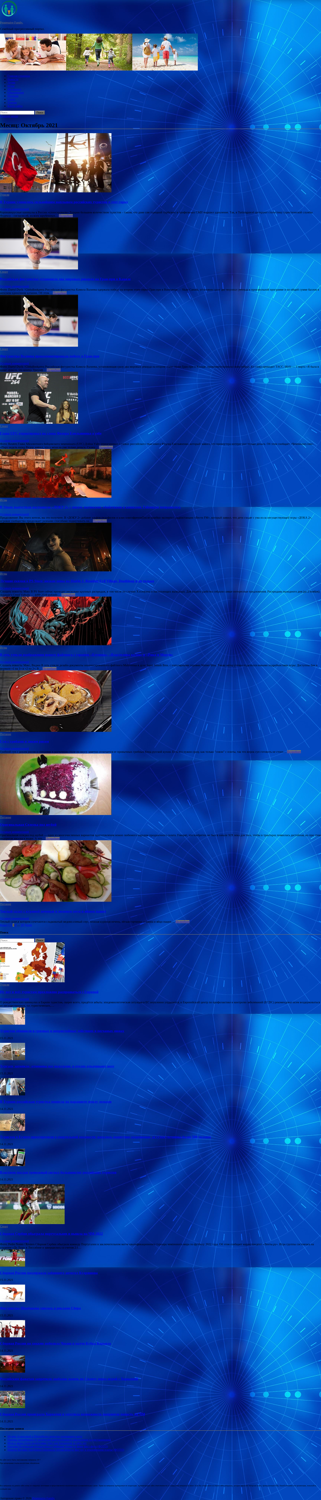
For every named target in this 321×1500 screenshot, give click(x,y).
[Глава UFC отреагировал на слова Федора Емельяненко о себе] (160, 398)
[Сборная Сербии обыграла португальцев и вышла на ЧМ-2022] (32, 1223)
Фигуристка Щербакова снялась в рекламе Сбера (40, 1308)
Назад (3, 925)
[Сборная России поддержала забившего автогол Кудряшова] (12, 1265)
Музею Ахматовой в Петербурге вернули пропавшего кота (44, 1436)
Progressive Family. (11, 22)
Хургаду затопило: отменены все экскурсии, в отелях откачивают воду (57, 1066)
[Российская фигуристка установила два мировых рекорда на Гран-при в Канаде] (160, 243)
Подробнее (66, 215)
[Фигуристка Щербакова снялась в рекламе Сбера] (12, 1300)
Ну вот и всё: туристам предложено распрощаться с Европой (49, 992)
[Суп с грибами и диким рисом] (160, 701)
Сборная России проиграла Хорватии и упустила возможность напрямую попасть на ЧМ (72, 1414)
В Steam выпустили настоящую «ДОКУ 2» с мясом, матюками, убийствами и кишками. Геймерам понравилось (90, 507)
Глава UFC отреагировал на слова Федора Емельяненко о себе (50, 433)
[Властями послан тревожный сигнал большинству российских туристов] (12, 1165)
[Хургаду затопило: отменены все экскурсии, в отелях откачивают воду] (12, 1059)
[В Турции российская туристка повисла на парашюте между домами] (12, 1094)
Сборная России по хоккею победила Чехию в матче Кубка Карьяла (55, 1343)
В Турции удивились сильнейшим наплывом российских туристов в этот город (64, 202)
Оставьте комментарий (14, 209)
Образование (15, 92)
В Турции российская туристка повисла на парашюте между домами (55, 1102)
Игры (10, 85)
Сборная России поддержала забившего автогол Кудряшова (49, 1273)
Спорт (11, 99)
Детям (11, 82)
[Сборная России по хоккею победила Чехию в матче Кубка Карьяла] (12, 1336)
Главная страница (18, 75)
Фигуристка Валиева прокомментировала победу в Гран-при (49, 356)
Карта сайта (14, 106)
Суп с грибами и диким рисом (24, 741)
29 (22, 925)
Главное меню (9, 116)
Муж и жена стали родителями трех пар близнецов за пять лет (47, 1443)
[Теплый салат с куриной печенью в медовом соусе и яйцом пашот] (160, 871)
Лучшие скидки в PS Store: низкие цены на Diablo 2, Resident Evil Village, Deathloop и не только (77, 581)
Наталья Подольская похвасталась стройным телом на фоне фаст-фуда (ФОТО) (57, 1446)
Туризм (12, 102)
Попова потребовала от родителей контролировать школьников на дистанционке (59, 1439)
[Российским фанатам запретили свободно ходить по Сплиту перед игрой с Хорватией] (12, 1371)
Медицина (14, 89)
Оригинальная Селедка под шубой (28, 825)
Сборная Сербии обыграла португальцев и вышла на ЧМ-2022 (51, 1234)
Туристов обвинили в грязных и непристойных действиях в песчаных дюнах (62, 1031)
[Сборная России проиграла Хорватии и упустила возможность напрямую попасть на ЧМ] (12, 1407)
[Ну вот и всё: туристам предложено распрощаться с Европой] (32, 981)
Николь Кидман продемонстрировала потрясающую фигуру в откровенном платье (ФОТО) (65, 1449)
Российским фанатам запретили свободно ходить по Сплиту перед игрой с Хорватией (69, 1379)
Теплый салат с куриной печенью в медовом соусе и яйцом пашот (53, 911)
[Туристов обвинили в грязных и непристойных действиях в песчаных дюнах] (12, 1023)
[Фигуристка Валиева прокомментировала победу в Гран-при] (160, 321)
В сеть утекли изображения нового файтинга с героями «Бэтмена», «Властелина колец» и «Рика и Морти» (86, 655)
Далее (28, 925)
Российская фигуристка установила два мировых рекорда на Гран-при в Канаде (65, 279)
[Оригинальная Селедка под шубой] (160, 785)
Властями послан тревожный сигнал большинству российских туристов (58, 1172)
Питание (13, 95)
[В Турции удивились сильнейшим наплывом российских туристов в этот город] (160, 163)
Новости (12, 79)
